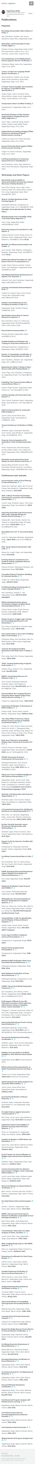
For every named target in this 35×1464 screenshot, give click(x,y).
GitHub (10, 1456)
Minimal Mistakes (19, 1460)
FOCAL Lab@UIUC (8, 3)
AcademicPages (6, 1460)
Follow (30, 13)
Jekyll (23, 1458)
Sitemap (5, 1453)
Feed (17, 1456)
